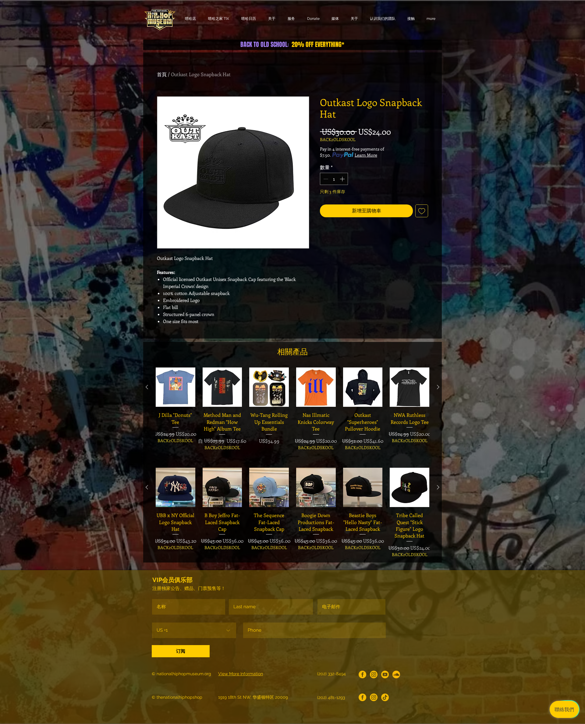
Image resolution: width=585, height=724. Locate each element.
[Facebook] (362, 674)
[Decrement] (325, 179)
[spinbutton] (334, 179)
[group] (292, 412)
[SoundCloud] (396, 674)
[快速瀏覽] (175, 387)
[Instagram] (374, 674)
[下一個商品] (438, 387)
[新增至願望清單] (421, 210)
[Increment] (343, 179)
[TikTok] (385, 697)
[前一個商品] (147, 387)
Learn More (366, 155)
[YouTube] (385, 674)
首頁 (162, 74)
